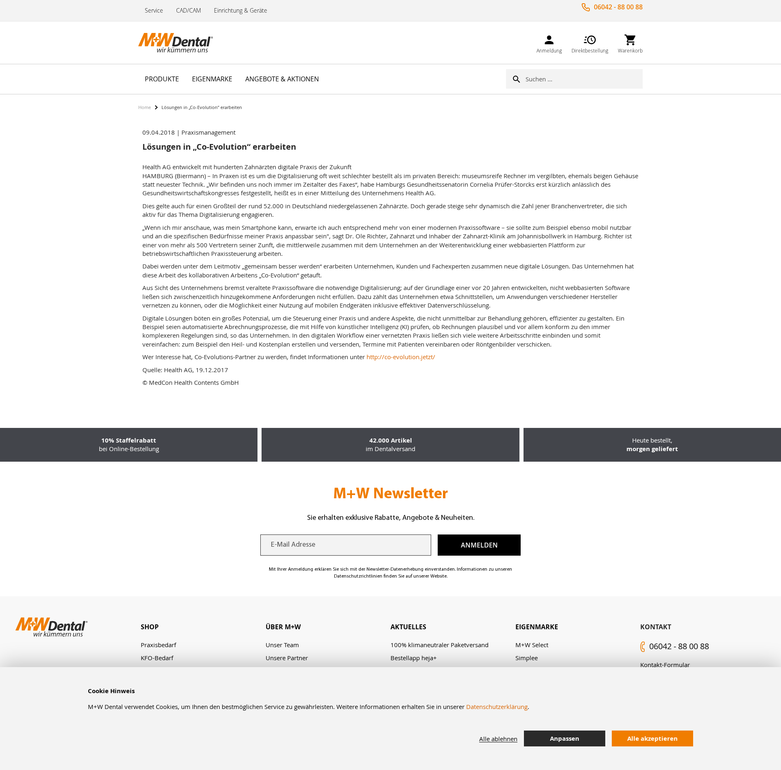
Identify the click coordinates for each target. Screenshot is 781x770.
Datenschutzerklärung (497, 706)
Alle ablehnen (498, 739)
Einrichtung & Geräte (240, 10)
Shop (150, 626)
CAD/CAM (188, 10)
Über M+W (283, 626)
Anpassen (564, 738)
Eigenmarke (536, 626)
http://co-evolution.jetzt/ (401, 357)
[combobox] (584, 79)
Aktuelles (408, 626)
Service (154, 10)
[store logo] (179, 42)
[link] (549, 42)
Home (144, 107)
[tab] (203, 627)
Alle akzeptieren (652, 738)
